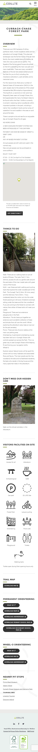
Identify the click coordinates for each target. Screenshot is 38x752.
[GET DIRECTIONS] (14, 215)
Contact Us (6, 731)
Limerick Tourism (9, 696)
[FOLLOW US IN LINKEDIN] (14, 724)
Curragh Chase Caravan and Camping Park (17, 689)
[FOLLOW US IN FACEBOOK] (18, 724)
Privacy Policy (14, 731)
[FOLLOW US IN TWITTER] (23, 724)
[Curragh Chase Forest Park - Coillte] (10, 3)
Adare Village (7, 686)
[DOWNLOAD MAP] (11, 587)
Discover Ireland (8, 699)
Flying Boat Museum (10, 682)
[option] (19, 252)
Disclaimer (22, 731)
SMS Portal (30, 731)
